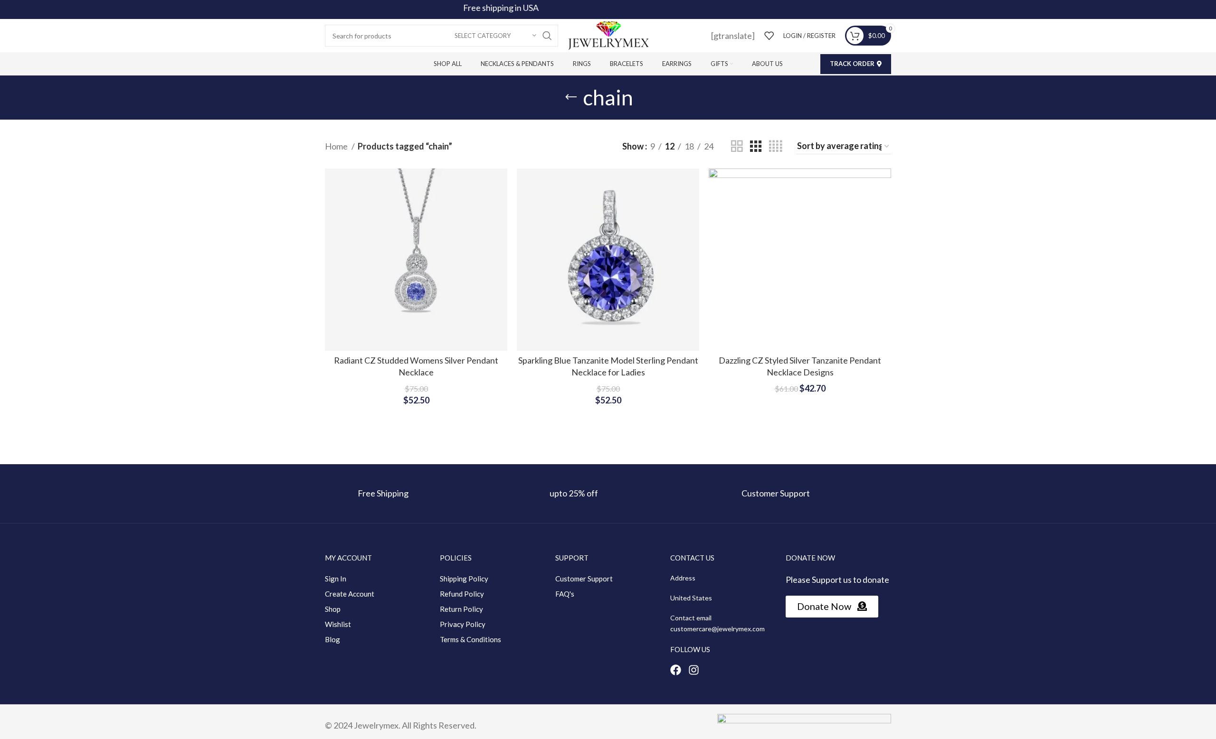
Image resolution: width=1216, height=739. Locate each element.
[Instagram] (693, 669)
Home (337, 146)
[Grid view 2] (736, 146)
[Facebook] (675, 669)
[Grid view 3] (755, 146)
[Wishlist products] (769, 35)
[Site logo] (608, 34)
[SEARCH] (547, 36)
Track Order (852, 63)
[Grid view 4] (775, 146)
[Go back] (571, 97)
